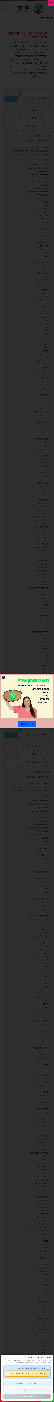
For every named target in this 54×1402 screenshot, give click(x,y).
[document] (27, 701)
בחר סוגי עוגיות (27, 1391)
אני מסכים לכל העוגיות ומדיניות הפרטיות (27, 1396)
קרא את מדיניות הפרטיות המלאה (27, 1383)
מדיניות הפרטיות (30, 1368)
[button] (3, 677)
